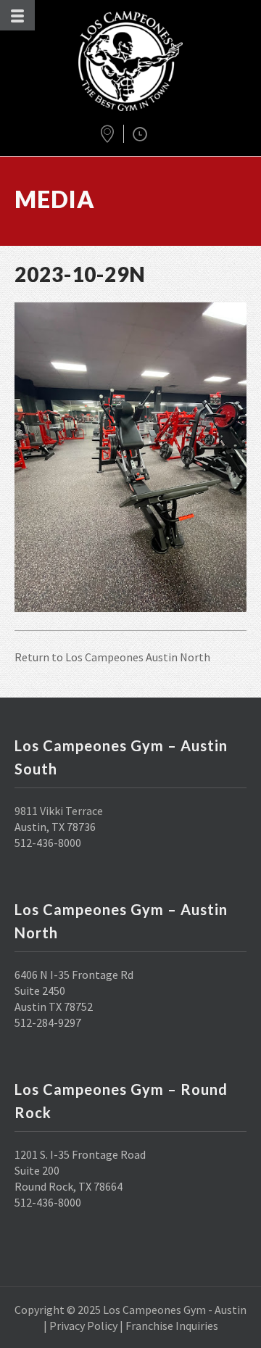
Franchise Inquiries (171, 1325)
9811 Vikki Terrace (58, 810)
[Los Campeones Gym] (130, 61)
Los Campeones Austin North (137, 657)
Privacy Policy (83, 1325)
